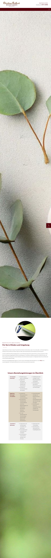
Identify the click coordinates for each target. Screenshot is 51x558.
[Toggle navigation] (49, 9)
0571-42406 (45, 4)
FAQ (41, 360)
